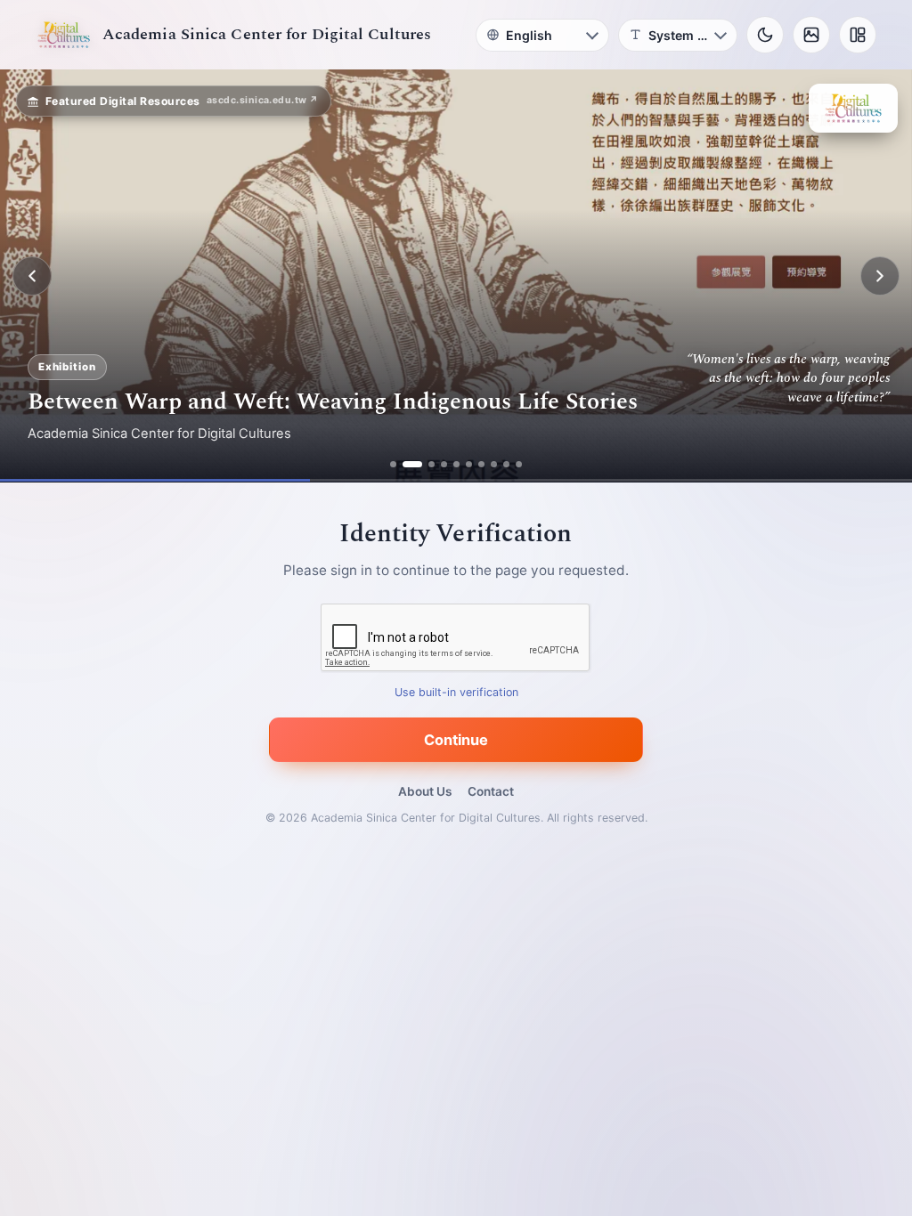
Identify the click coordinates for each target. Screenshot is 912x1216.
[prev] (32, 276)
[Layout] (857, 34)
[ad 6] (469, 464)
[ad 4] (444, 464)
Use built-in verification (456, 693)
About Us (425, 791)
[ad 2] (412, 464)
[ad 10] (519, 464)
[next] (880, 276)
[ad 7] (481, 464)
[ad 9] (506, 464)
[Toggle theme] (765, 34)
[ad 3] (431, 464)
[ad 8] (494, 464)
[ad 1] (393, 464)
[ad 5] (456, 464)
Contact (491, 791)
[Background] (811, 34)
